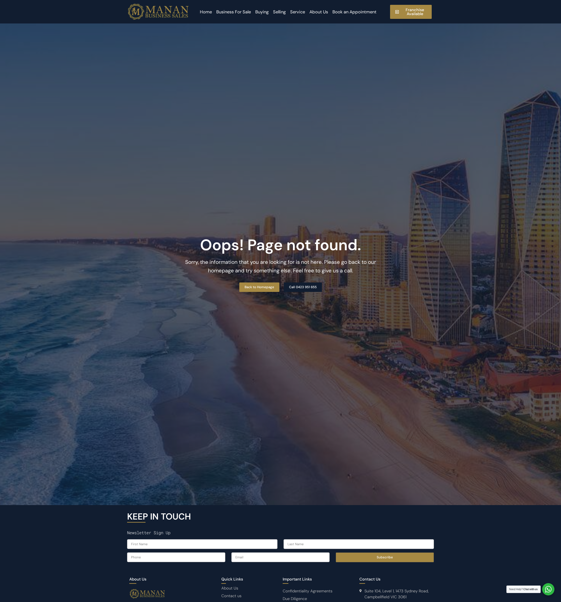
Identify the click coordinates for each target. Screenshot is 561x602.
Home (206, 12)
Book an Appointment (354, 12)
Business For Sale (233, 12)
